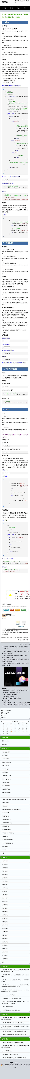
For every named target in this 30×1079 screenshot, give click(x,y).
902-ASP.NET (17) (6, 846)
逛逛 (27, 647)
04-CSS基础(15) (5, 769)
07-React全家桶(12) (6, 779)
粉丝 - (8, 615)
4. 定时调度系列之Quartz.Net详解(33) (10, 1054)
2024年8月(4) (5, 938)
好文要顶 (6, 609)
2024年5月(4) (5, 948)
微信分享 (24, 609)
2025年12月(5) (5, 884)
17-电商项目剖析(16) (6, 819)
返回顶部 (27, 644)
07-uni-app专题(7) (6, 782)
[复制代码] (3, 89)
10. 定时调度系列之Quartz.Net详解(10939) (11, 1010)
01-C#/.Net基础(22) (6, 758)
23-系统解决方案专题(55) (7, 839)
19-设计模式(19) (5, 826)
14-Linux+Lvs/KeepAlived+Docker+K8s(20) (11, 809)
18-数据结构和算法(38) (7, 823)
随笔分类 (4, 749)
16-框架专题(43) (5, 816)
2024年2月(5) (5, 958)
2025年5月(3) (5, 908)
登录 (22, 647)
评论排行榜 (4, 1014)
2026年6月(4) (5, 864)
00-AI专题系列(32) (6, 752)
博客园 (4, 8)
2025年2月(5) (5, 918)
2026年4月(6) (5, 871)
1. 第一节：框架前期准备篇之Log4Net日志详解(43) (13, 1042)
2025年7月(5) (5, 901)
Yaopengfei (8, 614)
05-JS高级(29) (5, 772)
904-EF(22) (4, 849)
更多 (3, 853)
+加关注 (3, 618)
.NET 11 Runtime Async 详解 (10, 694)
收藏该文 (17, 609)
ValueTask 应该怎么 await (9, 696)
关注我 (11, 609)
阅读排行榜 (4, 966)
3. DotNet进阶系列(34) (7, 1050)
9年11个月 (7, 712)
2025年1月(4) (5, 921)
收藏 (24, 640)
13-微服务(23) (5, 806)
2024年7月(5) (5, 942)
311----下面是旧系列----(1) (7, 843)
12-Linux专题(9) (5, 802)
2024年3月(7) (5, 955)
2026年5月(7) (5, 867)
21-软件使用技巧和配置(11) (8, 833)
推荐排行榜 (4, 1039)
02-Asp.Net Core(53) (6, 762)
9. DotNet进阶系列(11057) (7, 1006)
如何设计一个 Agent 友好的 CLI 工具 (12, 698)
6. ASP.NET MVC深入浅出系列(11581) (10, 995)
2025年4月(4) (5, 911)
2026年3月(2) (5, 874)
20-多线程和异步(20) (6, 829)
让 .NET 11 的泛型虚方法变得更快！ (12, 692)
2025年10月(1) (5, 891)
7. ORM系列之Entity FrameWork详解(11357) (11, 998)
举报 (27, 640)
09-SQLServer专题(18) (7, 792)
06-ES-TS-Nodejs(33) (6, 775)
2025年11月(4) (5, 888)
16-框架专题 (8, 604)
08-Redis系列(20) (6, 789)
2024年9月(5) (5, 935)
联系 (18, 8)
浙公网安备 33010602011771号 (10, 1065)
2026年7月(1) (5, 861)
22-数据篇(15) (5, 836)
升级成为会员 (21, 626)
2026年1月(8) (5, 881)
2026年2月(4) (5, 877)
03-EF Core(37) (5, 765)
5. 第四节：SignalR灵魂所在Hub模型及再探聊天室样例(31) (14, 1034)
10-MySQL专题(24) (6, 796)
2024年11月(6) (5, 928)
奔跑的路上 (6, 2)
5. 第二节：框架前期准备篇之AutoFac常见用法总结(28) (14, 1057)
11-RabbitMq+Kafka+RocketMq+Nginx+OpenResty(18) (14, 799)
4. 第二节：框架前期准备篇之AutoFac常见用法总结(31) (14, 1031)
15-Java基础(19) (5, 812)
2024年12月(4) (5, 925)
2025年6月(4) (5, 904)
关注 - (13, 615)
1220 (6, 714)
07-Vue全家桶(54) (6, 785)
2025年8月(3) (5, 898)
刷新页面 (22, 644)
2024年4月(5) (5, 952)
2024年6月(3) (5, 945)
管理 (25, 8)
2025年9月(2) (5, 894)
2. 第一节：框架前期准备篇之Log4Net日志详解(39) (13, 1022)
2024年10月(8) (5, 931)
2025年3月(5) (5, 915)
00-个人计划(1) (5, 755)
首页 (11, 8)
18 (5, 715)
